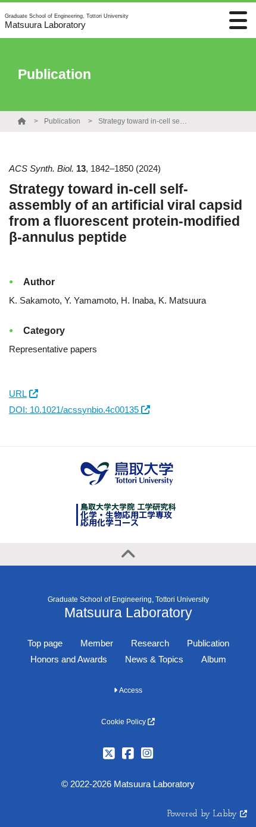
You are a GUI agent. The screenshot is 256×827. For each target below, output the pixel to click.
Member (96, 643)
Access (129, 690)
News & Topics (154, 659)
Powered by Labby (203, 814)
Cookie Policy (124, 722)
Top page (45, 643)
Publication (62, 121)
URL (18, 394)
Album (213, 659)
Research (150, 643)
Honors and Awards (68, 659)
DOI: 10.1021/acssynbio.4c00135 (75, 410)
